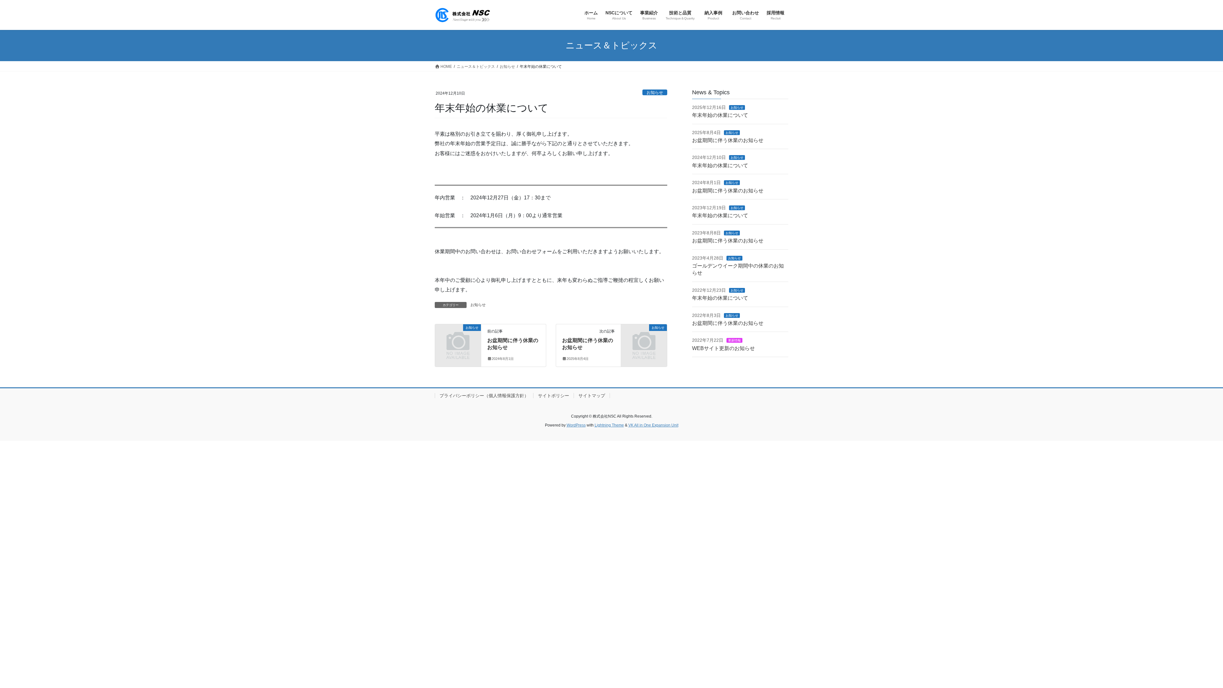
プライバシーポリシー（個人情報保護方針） (484, 395)
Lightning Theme (609, 425)
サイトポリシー (553, 395)
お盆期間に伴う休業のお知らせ (727, 140)
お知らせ (655, 92)
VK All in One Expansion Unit (653, 425)
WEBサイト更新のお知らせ (723, 348)
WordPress (576, 425)
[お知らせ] (458, 337)
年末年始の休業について (720, 115)
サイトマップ (591, 395)
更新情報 (734, 340)
